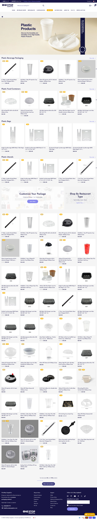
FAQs (51, 495)
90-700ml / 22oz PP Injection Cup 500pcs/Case (29, 80)
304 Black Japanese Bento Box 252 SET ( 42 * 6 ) (29, 337)
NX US (35, 505)
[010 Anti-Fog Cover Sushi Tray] (67, 403)
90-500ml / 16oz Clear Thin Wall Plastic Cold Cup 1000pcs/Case (9, 440)
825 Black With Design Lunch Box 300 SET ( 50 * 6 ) (10, 337)
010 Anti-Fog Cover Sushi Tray (66, 414)
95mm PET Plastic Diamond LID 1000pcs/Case (85, 414)
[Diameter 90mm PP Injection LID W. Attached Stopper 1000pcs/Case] (48, 69)
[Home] (2, 16)
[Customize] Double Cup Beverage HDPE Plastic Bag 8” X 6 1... (82, 148)
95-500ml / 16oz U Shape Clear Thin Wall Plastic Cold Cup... (29, 286)
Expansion (36, 499)
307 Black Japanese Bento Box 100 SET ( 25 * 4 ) (86, 363)
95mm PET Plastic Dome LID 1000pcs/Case (27, 389)
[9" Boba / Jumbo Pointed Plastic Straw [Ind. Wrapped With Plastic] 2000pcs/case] (10, 69)
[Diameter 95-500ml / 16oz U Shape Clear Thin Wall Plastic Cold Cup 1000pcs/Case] (29, 275)
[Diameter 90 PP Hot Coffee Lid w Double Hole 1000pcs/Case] (48, 377)
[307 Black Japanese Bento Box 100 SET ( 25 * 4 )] (86, 352)
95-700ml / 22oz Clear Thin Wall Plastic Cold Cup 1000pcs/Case (28, 414)
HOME (13, 10)
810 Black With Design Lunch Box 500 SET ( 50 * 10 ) (29, 312)
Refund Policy (53, 501)
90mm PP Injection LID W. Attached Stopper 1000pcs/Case (48, 80)
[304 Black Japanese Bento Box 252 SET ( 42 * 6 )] (29, 326)
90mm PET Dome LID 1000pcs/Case (48, 362)
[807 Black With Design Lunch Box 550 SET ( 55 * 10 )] (86, 301)
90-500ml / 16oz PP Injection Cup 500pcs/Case (67, 80)
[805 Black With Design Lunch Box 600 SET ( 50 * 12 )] (86, 100)
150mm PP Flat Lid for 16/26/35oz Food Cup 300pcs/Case (67, 389)
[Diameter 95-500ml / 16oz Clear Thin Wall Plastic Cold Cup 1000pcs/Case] (48, 403)
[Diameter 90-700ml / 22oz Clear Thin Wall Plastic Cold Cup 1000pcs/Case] (48, 454)
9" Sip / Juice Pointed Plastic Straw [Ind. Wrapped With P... (67, 179)
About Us (36, 503)
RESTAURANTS (31, 10)
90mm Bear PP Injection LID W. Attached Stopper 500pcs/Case (47, 259)
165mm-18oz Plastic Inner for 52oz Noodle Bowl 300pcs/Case (29, 363)
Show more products (48, 484)
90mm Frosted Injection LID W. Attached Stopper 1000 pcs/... (85, 80)
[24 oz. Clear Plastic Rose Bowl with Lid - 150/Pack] (86, 429)
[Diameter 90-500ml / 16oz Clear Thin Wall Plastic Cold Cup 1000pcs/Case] (10, 429)
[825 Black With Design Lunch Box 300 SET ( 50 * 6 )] (10, 326)
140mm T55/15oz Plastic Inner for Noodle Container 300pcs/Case (67, 111)
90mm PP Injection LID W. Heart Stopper (9, 389)
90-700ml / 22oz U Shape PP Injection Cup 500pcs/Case (85, 337)
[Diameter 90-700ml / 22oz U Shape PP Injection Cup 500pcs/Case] (86, 326)
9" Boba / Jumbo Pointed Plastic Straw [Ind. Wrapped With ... (9, 80)
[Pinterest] (71, 496)
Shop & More (37, 492)
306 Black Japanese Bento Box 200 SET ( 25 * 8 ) (48, 111)
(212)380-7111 (7, 506)
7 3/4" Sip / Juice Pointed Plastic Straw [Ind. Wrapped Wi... (86, 179)
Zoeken (43, 5)
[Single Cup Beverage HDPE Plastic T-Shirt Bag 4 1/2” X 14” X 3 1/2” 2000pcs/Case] (13, 134)
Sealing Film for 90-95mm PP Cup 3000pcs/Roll (28, 465)
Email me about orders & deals (76, 505)
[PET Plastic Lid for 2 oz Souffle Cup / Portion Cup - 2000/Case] (67, 326)
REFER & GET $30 (81, 10)
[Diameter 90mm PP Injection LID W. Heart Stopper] (10, 377)
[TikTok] (85, 496)
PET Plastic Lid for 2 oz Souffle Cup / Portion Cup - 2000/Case (67, 337)
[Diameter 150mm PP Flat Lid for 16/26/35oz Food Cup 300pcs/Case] (67, 377)
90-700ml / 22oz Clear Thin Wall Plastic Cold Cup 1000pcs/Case (47, 465)
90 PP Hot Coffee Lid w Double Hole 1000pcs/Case (48, 389)
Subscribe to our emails (73, 499)
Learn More (32, 201)
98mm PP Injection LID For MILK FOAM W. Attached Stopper (28, 440)
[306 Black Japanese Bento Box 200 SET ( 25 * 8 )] (48, 100)
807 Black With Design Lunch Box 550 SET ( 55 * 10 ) (86, 312)
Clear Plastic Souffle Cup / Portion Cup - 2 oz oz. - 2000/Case (48, 337)
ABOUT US (66, 10)
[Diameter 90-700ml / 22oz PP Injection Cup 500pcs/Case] (29, 69)
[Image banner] (48, 36)
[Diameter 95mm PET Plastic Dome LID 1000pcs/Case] (29, 377)
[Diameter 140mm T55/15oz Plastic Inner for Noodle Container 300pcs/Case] (67, 100)
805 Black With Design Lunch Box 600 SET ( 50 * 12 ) (86, 111)
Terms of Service (54, 503)
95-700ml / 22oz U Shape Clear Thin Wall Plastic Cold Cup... (86, 259)
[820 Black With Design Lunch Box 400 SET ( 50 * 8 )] (48, 301)
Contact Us (52, 505)
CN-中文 (73, 10)
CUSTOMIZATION (41, 10)
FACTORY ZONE (58, 10)
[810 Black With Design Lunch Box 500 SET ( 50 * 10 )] (29, 301)
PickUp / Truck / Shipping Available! (32, 1)
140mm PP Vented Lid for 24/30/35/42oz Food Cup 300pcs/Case (27, 112)
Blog (51, 507)
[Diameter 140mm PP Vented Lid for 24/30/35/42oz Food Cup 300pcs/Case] (29, 100)
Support (52, 492)
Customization (37, 497)
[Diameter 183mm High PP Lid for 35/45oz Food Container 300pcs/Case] (67, 352)
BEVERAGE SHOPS (21, 10)
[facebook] (78, 496)
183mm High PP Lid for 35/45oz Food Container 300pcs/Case (66, 363)
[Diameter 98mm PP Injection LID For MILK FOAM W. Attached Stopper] (29, 429)
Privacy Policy (53, 497)
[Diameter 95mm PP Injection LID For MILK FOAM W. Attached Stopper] (10, 454)
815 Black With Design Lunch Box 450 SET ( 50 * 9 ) (9, 414)
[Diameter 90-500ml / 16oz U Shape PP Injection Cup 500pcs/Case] (29, 248)
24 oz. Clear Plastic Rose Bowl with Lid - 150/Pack (86, 440)
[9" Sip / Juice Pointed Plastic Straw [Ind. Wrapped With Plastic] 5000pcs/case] (67, 168)
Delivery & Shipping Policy (56, 499)
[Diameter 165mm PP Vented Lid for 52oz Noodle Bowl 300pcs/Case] (10, 352)
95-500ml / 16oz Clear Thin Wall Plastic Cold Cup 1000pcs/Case (47, 414)
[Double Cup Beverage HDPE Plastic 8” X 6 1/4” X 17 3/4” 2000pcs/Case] (36, 134)
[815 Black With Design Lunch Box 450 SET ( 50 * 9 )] (10, 403)
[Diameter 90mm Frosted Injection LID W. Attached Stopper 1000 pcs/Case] (86, 69)
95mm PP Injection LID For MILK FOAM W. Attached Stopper (9, 465)
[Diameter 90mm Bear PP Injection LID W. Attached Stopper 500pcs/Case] (48, 248)
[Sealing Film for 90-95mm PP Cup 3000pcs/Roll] (29, 454)
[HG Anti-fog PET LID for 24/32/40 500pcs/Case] (10, 100)
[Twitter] (81, 496)
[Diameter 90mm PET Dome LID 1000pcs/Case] (48, 352)
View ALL (92, 58)
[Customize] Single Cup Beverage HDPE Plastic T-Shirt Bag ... (60, 148)
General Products (38, 495)
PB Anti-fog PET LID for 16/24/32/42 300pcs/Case (84, 389)
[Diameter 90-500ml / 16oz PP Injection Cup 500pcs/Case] (67, 69)
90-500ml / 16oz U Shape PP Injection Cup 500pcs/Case (27, 259)
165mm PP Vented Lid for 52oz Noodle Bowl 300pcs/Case (9, 363)
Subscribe (72, 509)
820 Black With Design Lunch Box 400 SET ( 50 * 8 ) (48, 312)
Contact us (89, 1)
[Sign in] (90, 5)
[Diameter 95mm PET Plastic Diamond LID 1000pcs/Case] (86, 403)
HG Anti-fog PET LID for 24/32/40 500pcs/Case (10, 111)
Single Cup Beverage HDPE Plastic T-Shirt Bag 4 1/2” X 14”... (13, 148)
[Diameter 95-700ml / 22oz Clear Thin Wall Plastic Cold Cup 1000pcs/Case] (29, 403)
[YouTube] (75, 496)
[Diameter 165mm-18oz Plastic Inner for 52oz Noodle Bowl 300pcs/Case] (29, 352)
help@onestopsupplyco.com (10, 508)
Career (35, 501)
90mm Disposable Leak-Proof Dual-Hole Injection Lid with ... (67, 440)
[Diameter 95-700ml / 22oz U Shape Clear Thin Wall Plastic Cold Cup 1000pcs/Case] (86, 248)
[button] (96, 69)
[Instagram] (67, 496)
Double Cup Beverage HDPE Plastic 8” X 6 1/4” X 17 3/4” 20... (35, 148)
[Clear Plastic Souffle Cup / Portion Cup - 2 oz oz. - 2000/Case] (48, 326)
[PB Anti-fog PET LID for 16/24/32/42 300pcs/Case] (86, 377)
